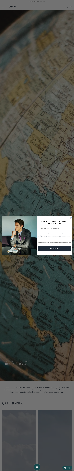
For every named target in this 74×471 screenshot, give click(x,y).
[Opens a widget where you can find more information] (67, 468)
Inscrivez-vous (54, 248)
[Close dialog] (70, 218)
